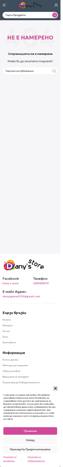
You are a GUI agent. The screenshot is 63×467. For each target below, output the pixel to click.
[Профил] (56, 5)
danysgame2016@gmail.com (21, 296)
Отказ (30, 440)
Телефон (40, 278)
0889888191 (41, 283)
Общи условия (11, 371)
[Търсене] (54, 15)
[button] (55, 388)
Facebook (11, 278)
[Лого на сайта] (30, 4)
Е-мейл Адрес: (15, 291)
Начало (7, 319)
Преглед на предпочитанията (30, 449)
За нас (6, 331)
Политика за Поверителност (21, 382)
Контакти (9, 342)
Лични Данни (10, 359)
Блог (5, 336)
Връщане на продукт (16, 376)
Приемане (30, 431)
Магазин (8, 325)
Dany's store (11, 283)
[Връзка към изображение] (24, 264)
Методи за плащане (15, 365)
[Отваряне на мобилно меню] (4, 5)
